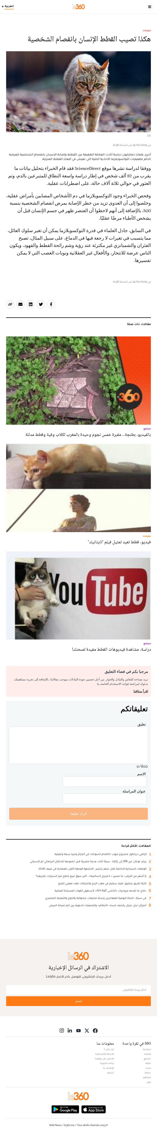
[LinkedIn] (70, 1030)
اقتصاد (147, 1053)
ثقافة (148, 1063)
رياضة (148, 1072)
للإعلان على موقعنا (104, 1058)
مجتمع (147, 1058)
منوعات (147, 30)
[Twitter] (86, 1030)
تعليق (142, 724)
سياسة (147, 1049)
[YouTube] (78, 1030)
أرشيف (110, 1072)
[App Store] (93, 1109)
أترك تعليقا (79, 813)
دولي (148, 1081)
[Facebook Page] (95, 1030)
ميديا (148, 1067)
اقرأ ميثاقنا (140, 691)
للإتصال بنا (108, 1067)
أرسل (78, 1001)
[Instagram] (61, 1030)
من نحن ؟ (109, 1049)
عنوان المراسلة (134, 791)
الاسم (141, 774)
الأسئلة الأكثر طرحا (104, 1053)
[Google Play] (65, 1109)
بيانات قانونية (107, 1063)
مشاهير (147, 1077)
